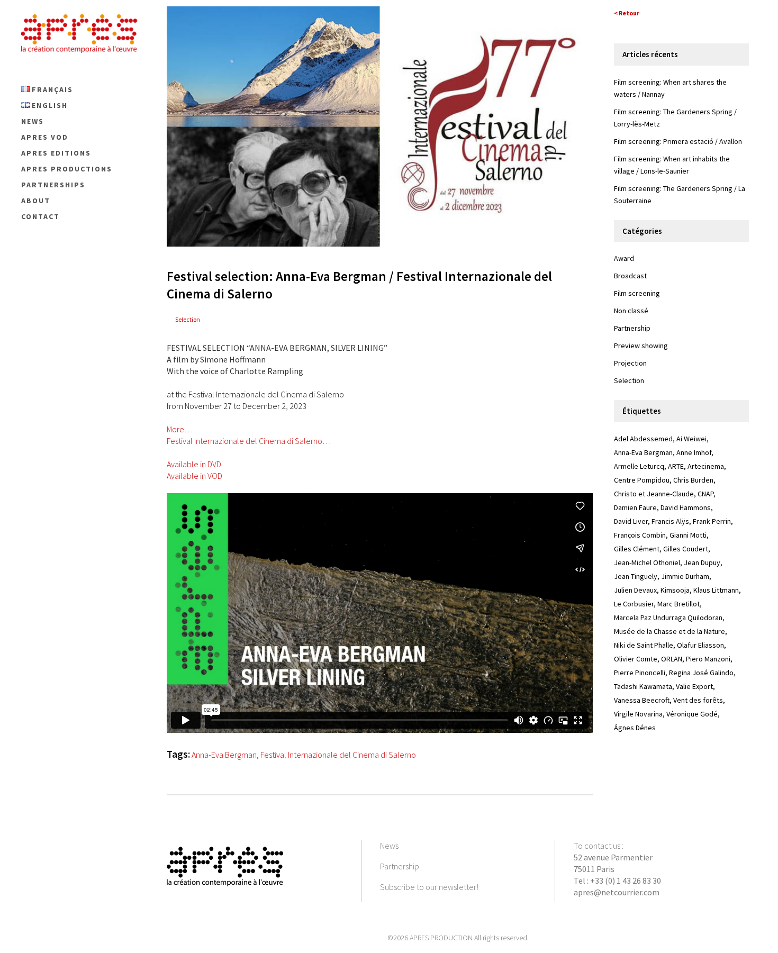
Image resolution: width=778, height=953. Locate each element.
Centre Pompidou (642, 480)
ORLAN (671, 659)
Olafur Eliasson (700, 645)
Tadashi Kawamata (643, 686)
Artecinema (705, 466)
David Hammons (686, 507)
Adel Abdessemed (643, 438)
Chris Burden (693, 480)
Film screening (637, 293)
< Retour (626, 13)
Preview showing (641, 345)
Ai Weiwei (691, 438)
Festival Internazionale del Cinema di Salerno (338, 754)
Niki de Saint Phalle (643, 645)
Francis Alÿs (670, 521)
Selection (187, 319)
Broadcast (630, 275)
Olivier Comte (635, 659)
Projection (630, 363)
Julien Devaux (635, 590)
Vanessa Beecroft (642, 700)
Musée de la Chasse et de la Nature (669, 631)
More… (180, 429)
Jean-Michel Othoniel (647, 562)
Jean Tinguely (635, 576)
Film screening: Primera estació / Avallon (678, 141)
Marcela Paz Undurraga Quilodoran (668, 617)
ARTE (676, 466)
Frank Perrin (712, 521)
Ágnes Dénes (635, 727)
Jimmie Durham (685, 576)
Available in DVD (194, 464)
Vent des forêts (698, 700)
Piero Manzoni (708, 659)
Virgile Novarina (638, 714)
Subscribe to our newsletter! (429, 887)
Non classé (631, 310)
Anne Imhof (693, 452)
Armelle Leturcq (639, 466)
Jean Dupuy (702, 562)
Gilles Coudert (685, 548)
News (389, 845)
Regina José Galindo (701, 672)
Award (624, 258)
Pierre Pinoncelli (639, 672)
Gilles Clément (636, 548)
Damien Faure (635, 507)
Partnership (632, 328)
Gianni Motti (688, 535)
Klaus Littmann (716, 590)
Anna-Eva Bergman (224, 754)
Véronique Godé (692, 714)
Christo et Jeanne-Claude (654, 493)
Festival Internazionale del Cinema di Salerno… (249, 440)
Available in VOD (194, 475)
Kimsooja (675, 590)
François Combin (640, 535)
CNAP (705, 493)
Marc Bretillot (678, 604)
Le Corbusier (634, 604)
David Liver (631, 521)
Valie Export (694, 686)
